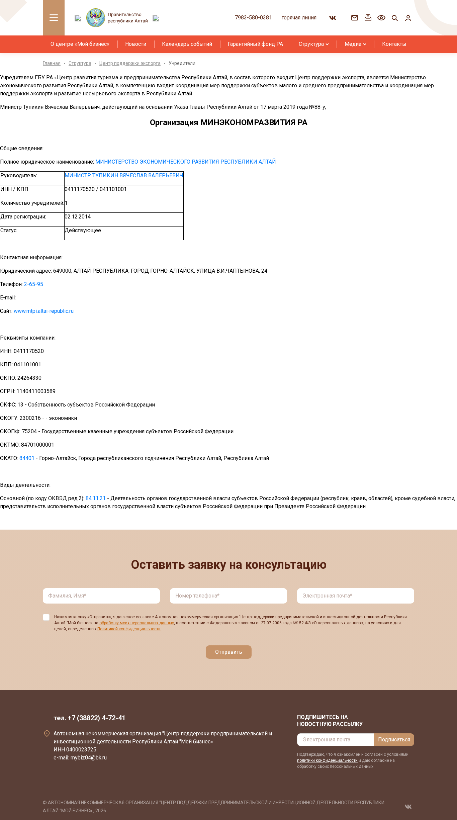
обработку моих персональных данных (136, 623)
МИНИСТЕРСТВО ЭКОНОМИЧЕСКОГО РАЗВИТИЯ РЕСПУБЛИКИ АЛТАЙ (185, 162)
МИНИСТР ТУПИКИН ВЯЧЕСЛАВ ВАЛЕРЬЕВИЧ (124, 175)
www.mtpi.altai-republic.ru (44, 311)
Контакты (394, 44)
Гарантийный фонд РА (255, 44)
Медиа (353, 44)
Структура (311, 44)
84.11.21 (96, 498)
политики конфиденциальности (327, 760)
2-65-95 (33, 284)
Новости (135, 44)
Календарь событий (187, 44)
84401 (26, 458)
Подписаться (394, 739)
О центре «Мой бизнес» (80, 44)
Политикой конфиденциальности (129, 629)
